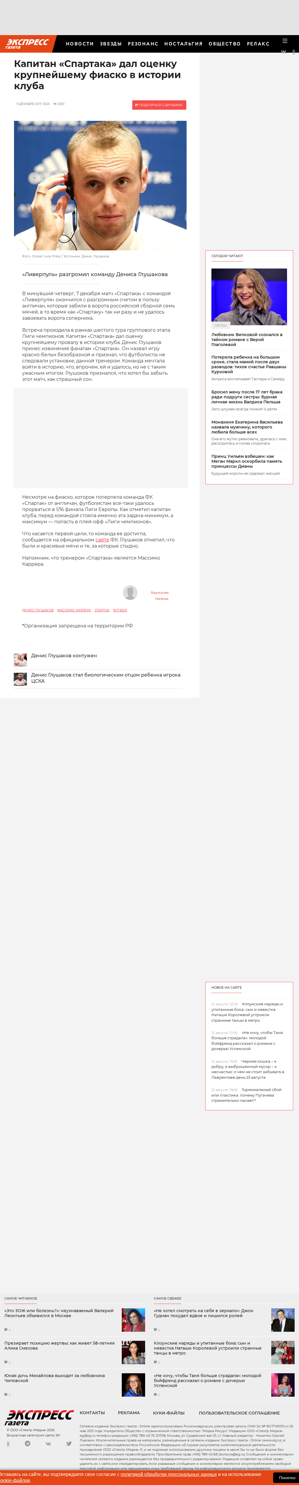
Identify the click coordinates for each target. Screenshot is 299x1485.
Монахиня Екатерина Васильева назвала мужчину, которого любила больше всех (247, 427)
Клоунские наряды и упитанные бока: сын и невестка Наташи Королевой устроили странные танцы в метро (208, 1348)
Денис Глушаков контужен (64, 655)
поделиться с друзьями (160, 105)
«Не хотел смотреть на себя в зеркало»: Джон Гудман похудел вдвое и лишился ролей (203, 1313)
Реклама (129, 1412)
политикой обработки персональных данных (169, 1474)
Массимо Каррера (74, 610)
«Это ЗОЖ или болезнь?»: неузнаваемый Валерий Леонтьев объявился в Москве (59, 1313)
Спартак (102, 610)
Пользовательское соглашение (239, 1413)
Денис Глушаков (38, 610)
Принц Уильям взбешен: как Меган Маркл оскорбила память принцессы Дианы (246, 461)
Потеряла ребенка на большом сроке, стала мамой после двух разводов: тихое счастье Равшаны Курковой (248, 364)
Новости (80, 44)
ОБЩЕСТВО (225, 44)
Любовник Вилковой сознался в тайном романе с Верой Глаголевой (247, 339)
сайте (102, 540)
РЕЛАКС (258, 44)
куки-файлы (169, 1413)
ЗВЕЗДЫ (111, 44)
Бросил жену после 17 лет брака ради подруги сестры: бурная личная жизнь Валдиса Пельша (246, 397)
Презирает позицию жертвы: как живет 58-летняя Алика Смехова (59, 1346)
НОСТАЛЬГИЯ (183, 44)
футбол (120, 610)
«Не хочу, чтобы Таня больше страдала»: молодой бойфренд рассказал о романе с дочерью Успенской (207, 1380)
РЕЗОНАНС (143, 44)
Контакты (92, 1412)
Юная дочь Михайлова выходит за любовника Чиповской (54, 1378)
